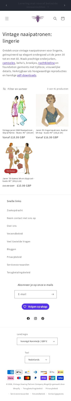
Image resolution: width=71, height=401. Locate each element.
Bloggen (11, 249)
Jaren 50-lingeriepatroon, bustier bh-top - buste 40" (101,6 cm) (52, 131)
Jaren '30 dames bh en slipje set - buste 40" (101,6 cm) (18, 179)
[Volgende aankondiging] (64, 5)
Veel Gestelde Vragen (19, 241)
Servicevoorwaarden (18, 264)
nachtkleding (46, 63)
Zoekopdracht (15, 210)
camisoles (9, 63)
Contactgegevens (56, 394)
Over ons (12, 225)
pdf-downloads (26, 75)
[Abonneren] (53, 294)
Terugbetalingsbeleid (19, 272)
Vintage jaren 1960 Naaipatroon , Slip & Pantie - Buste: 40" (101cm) (18, 131)
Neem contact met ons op (21, 218)
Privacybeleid (14, 256)
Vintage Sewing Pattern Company (28, 384)
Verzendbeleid (15, 233)
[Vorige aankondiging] (6, 5)
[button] (7, 18)
